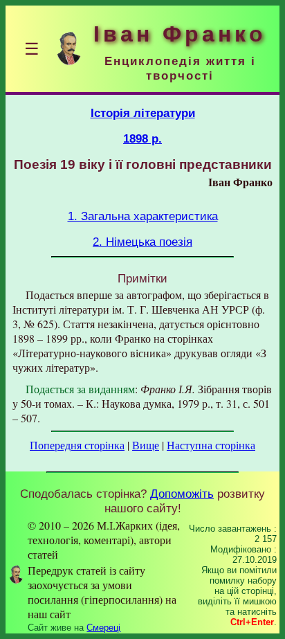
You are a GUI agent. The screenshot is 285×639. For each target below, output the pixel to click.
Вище (145, 445)
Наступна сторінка (211, 445)
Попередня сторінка (77, 445)
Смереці (103, 627)
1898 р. (142, 138)
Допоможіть (182, 494)
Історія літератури (143, 113)
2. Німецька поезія (142, 242)
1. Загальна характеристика (143, 216)
